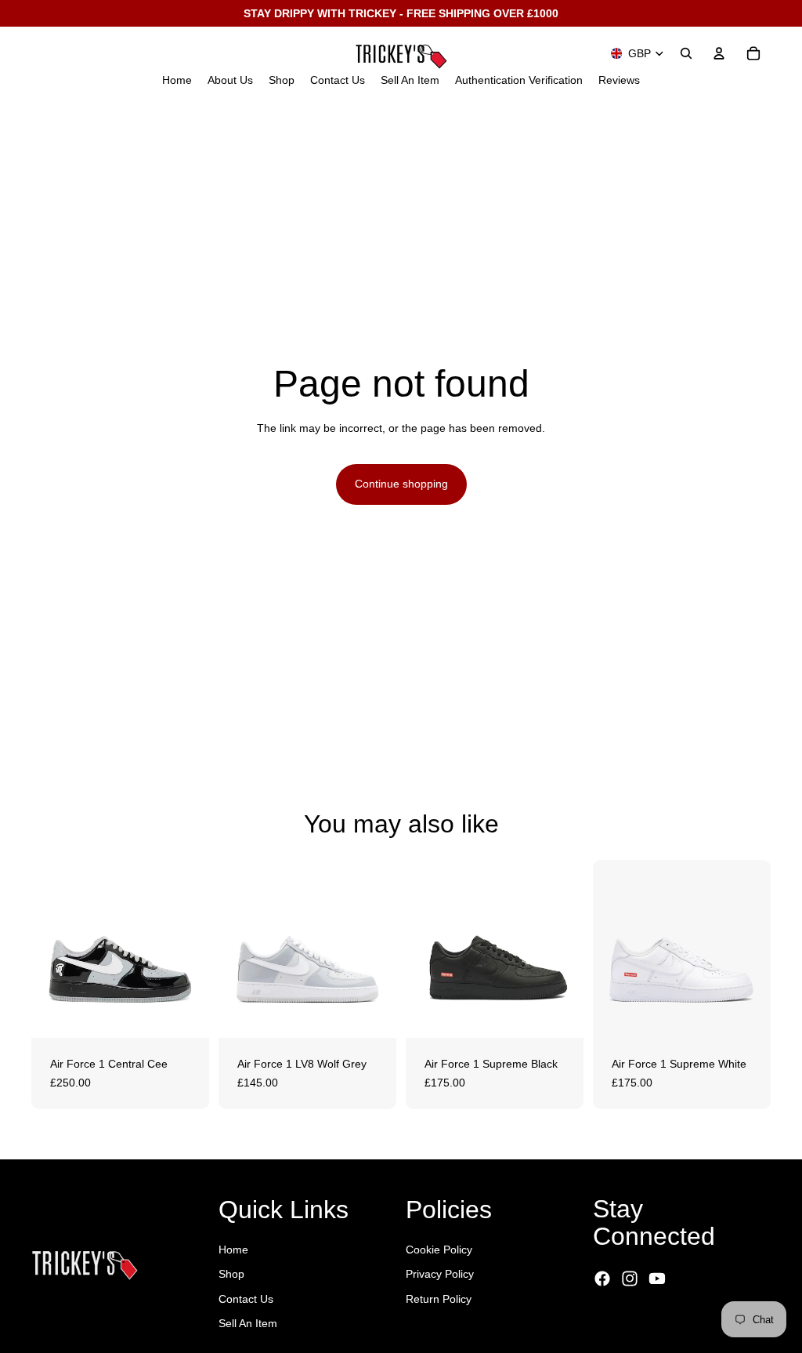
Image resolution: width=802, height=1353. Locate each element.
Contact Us (246, 1299)
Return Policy (438, 1299)
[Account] (719, 53)
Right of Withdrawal (663, 1322)
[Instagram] (629, 1278)
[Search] (686, 53)
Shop (231, 1274)
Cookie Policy (439, 1249)
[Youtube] (657, 1278)
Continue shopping (401, 483)
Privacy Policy (440, 1274)
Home (233, 1249)
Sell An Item (248, 1323)
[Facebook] (602, 1278)
